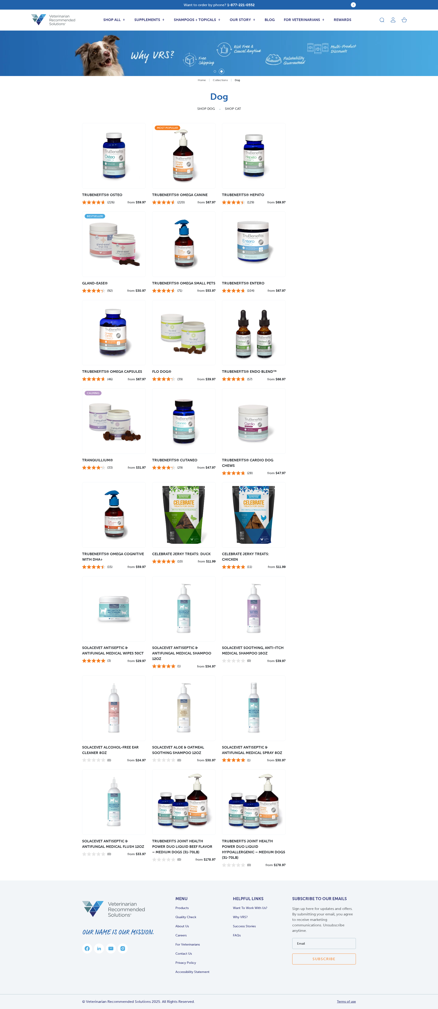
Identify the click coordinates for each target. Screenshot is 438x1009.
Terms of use (346, 1002)
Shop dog (206, 109)
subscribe (324, 959)
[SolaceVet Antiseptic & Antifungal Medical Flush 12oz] (114, 802)
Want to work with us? (250, 908)
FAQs (237, 935)
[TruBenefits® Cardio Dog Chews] (254, 421)
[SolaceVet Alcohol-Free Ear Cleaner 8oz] (114, 708)
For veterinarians (187, 944)
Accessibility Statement (192, 972)
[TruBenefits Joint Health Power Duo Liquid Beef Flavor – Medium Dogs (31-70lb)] (184, 802)
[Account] (393, 20)
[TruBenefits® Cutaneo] (184, 421)
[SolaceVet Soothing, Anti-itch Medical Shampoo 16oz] (254, 609)
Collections (220, 80)
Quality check (185, 917)
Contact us (183, 954)
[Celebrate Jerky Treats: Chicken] (254, 515)
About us (182, 926)
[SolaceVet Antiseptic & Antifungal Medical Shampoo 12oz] (184, 609)
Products (182, 908)
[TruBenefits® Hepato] (254, 156)
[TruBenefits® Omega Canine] (184, 156)
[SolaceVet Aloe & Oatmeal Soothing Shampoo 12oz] (184, 708)
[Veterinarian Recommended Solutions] (53, 19)
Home (202, 80)
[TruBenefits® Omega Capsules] (114, 333)
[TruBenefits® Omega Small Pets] (184, 244)
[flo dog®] (184, 333)
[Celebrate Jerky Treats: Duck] (184, 515)
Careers (181, 935)
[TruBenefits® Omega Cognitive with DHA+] (114, 515)
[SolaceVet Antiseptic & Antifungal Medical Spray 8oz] (254, 708)
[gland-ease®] (114, 244)
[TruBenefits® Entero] (254, 244)
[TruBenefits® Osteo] (114, 156)
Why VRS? (240, 917)
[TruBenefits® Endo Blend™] (254, 333)
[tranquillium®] (114, 421)
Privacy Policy (185, 963)
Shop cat (233, 109)
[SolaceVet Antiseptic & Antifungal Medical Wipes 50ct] (114, 609)
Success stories (244, 926)
